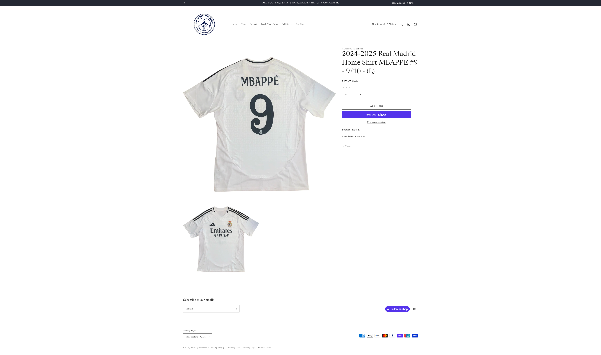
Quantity (346, 87)
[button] (401, 24)
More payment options (376, 122)
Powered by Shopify (216, 348)
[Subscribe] (235, 308)
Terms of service (265, 348)
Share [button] (348, 146)
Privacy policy (234, 348)
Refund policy (249, 348)
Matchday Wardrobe (198, 348)
